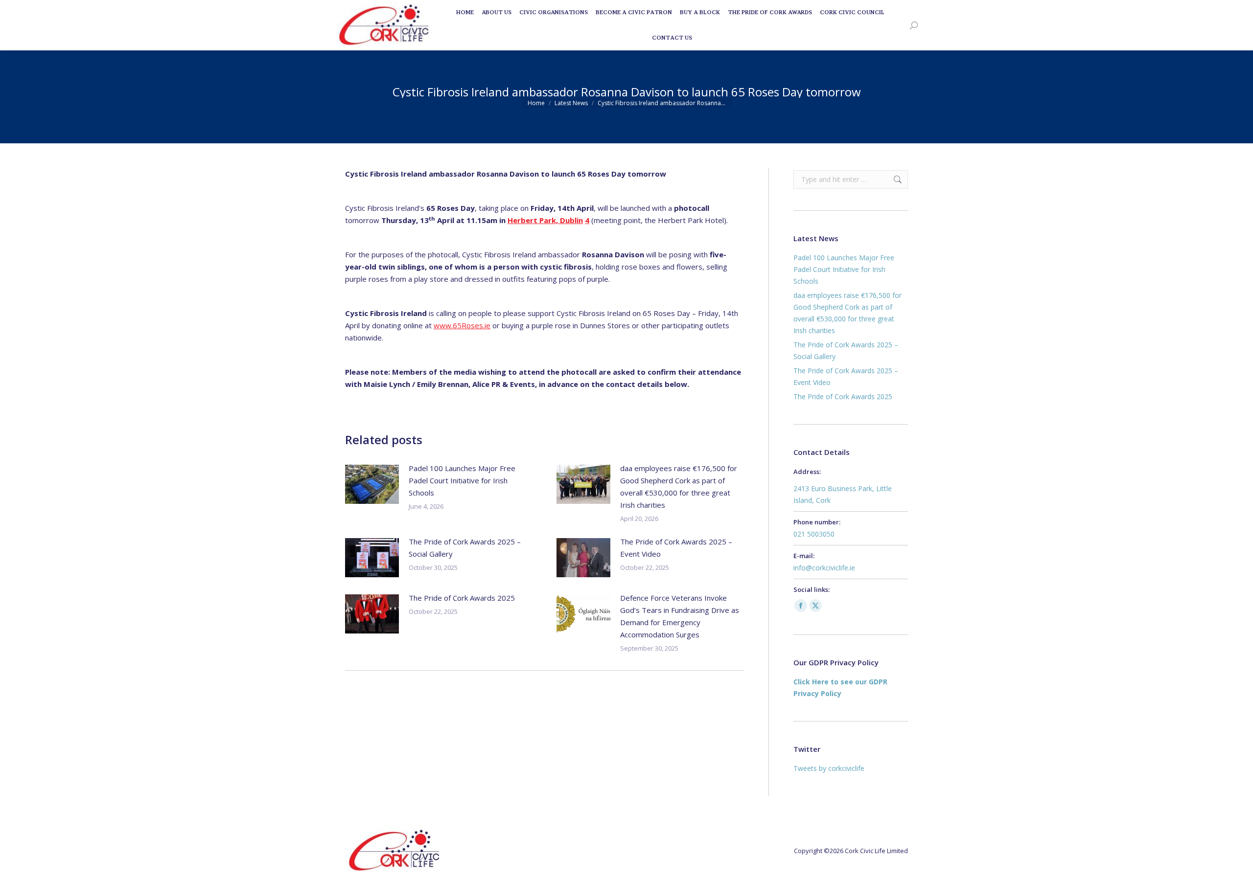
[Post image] (372, 484)
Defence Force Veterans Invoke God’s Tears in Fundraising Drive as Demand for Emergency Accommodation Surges (679, 616)
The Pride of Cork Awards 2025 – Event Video (676, 548)
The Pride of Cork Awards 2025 (462, 598)
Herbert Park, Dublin (545, 220)
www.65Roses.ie (462, 325)
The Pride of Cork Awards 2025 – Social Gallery (465, 548)
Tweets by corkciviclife (828, 768)
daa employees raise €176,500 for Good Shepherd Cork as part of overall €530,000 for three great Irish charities (678, 486)
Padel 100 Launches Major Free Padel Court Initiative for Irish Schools (462, 480)
